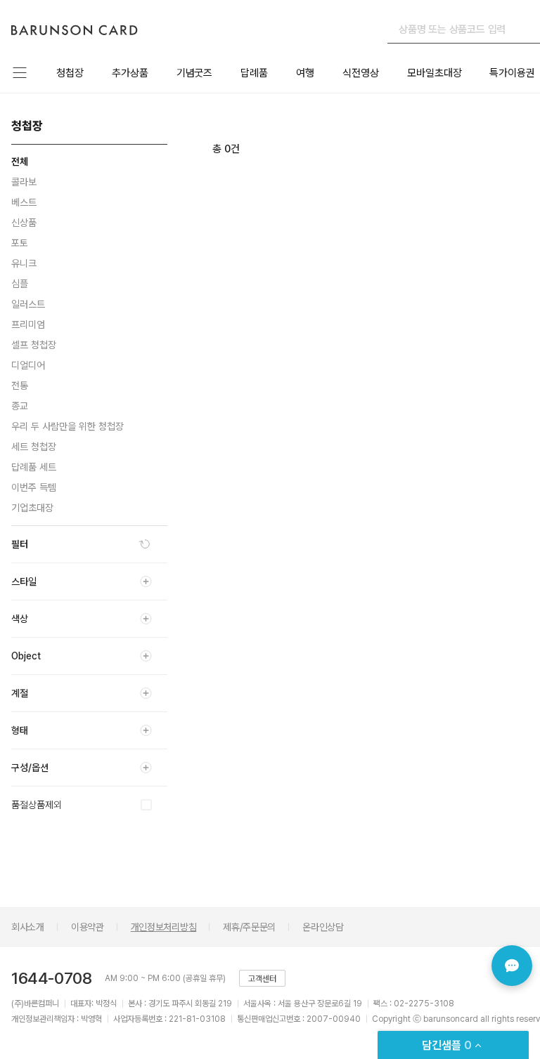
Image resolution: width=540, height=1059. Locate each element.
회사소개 (27, 927)
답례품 (254, 73)
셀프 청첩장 (33, 344)
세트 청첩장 (33, 446)
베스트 (24, 202)
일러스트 (28, 304)
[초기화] (145, 544)
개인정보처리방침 (164, 927)
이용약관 (87, 927)
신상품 (24, 222)
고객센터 (262, 979)
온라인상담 (323, 927)
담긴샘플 (447, 1045)
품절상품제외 (36, 804)
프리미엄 (28, 324)
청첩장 (70, 73)
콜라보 (24, 182)
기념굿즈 (194, 73)
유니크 (24, 263)
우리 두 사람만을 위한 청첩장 (67, 426)
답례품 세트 (33, 467)
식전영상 (360, 73)
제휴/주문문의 (249, 927)
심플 (19, 283)
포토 (19, 243)
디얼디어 (28, 365)
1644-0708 (51, 978)
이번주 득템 (33, 487)
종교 (19, 406)
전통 (19, 385)
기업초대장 (32, 507)
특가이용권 (512, 73)
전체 (19, 161)
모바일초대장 (434, 73)
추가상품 (130, 73)
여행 (305, 73)
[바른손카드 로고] (74, 30)
